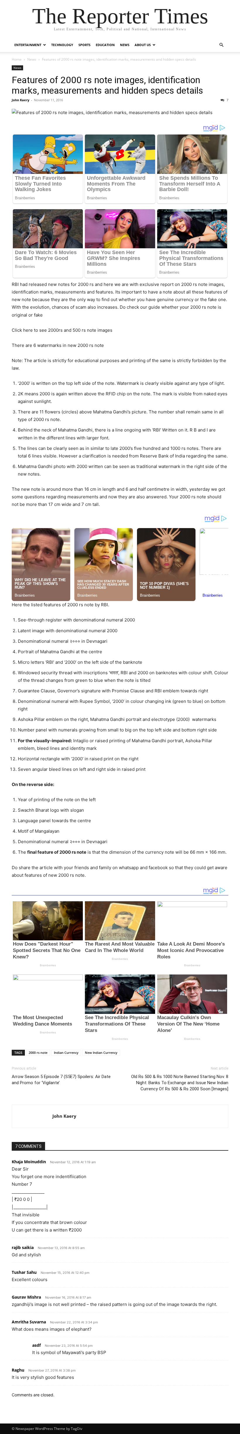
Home (17, 59)
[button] (221, 45)
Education (105, 45)
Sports (84, 45)
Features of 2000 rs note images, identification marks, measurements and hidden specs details (107, 85)
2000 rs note (38, 1052)
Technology (62, 45)
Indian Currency (66, 1052)
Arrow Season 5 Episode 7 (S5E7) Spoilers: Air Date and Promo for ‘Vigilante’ (61, 1079)
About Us (143, 45)
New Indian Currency (101, 1052)
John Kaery (20, 100)
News (124, 45)
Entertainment (27, 45)
